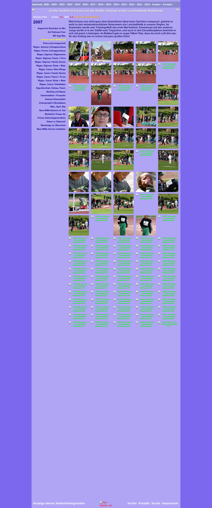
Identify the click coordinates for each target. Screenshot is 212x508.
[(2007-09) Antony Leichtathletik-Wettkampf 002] (79, 51)
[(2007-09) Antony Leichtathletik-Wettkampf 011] (79, 73)
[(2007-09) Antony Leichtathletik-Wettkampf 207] (79, 317)
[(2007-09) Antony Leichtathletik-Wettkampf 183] (101, 294)
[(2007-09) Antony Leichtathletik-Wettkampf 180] (168, 286)
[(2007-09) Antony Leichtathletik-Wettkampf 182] (79, 294)
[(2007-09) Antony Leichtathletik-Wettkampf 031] (101, 117)
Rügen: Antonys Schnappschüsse (49, 47)
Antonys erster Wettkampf (53, 39)
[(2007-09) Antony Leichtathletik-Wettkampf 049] (101, 138)
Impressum (170, 503)
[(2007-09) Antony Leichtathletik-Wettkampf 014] (146, 73)
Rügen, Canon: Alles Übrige (52, 69)
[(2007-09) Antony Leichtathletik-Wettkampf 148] (123, 263)
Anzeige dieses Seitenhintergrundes (59, 503)
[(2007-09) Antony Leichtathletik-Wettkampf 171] (101, 278)
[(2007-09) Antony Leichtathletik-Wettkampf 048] (79, 138)
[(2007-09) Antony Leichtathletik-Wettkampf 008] (146, 51)
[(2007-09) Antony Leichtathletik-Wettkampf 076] (146, 182)
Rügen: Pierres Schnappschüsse (49, 51)
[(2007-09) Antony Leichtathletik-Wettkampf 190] (79, 301)
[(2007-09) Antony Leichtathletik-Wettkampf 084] (146, 197)
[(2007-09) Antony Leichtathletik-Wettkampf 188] (168, 294)
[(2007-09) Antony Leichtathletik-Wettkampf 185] (146, 294)
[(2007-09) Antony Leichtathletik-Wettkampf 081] (79, 204)
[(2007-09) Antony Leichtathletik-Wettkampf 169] (79, 278)
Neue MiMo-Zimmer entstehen (51, 129)
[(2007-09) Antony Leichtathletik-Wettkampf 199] (168, 301)
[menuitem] (49, 22)
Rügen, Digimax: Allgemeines (51, 54)
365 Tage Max (59, 36)
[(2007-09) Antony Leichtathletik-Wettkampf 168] (168, 271)
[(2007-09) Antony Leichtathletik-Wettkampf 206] (168, 309)
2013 (123, 4)
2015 (108, 4)
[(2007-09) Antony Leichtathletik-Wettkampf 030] (79, 117)
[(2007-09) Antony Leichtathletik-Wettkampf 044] (168, 117)
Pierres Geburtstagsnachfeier (51, 118)
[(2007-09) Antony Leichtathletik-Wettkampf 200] (79, 309)
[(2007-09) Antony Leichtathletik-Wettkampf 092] (146, 225)
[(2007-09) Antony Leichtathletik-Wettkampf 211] (101, 317)
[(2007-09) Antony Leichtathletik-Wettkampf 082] (101, 204)
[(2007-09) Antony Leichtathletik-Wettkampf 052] (146, 138)
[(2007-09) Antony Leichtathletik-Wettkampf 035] (123, 117)
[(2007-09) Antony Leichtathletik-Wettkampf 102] (79, 240)
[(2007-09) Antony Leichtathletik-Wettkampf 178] (123, 286)
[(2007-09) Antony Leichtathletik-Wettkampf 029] (168, 95)
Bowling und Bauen (56, 92)
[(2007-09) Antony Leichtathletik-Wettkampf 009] (168, 51)
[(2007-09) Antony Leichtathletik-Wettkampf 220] (146, 324)
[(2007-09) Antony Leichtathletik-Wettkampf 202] (101, 309)
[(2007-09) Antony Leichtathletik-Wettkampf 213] (123, 317)
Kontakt (167, 4)
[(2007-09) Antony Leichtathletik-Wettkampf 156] (79, 271)
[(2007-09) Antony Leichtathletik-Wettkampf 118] (146, 248)
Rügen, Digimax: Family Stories (50, 62)
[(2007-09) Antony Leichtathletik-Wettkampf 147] (101, 263)
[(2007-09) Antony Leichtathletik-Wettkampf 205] (146, 309)
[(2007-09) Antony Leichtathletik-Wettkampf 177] (101, 286)
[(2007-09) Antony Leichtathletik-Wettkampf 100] (168, 218)
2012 (131, 4)
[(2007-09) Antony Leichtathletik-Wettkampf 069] (79, 182)
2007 (38, 22)
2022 (69, 4)
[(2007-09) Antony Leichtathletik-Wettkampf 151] (146, 263)
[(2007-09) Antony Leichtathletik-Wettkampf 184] (123, 294)
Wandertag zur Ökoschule (53, 125)
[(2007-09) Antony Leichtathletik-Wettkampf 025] (101, 95)
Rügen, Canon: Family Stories (51, 73)
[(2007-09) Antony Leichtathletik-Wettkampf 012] (101, 73)
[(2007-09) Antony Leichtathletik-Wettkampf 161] (101, 271)
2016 (100, 4)
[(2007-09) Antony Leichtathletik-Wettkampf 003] (101, 51)
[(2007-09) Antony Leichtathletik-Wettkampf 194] (101, 301)
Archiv (132, 503)
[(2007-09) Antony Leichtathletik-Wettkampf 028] (146, 88)
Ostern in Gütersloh (56, 121)
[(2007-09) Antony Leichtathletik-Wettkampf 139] (146, 255)
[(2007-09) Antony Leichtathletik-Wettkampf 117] (123, 248)
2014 (116, 4)
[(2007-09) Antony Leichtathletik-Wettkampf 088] (101, 218)
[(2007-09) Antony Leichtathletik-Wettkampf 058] (146, 153)
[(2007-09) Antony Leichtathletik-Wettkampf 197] (146, 301)
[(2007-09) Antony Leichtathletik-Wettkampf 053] (168, 138)
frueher (55, 17)
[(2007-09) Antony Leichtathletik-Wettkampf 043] (146, 117)
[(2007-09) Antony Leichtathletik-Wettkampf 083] (123, 204)
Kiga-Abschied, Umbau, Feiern (50, 88)
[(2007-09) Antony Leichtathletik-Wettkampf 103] (101, 240)
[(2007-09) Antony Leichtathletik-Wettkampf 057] (123, 160)
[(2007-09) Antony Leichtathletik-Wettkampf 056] (101, 160)
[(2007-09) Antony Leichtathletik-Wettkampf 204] (123, 309)
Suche (155, 503)
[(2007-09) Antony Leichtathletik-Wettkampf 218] (101, 324)
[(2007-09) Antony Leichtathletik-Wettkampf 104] (123, 240)
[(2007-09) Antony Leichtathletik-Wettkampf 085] (168, 204)
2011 (139, 4)
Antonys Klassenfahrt (55, 99)
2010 (146, 4)
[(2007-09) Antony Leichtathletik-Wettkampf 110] (79, 248)
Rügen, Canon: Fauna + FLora (51, 77)
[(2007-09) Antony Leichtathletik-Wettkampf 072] (123, 182)
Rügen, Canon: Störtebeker (52, 84)
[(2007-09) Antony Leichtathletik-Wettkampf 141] (168, 255)
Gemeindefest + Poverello (53, 95)
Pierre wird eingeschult (54, 43)
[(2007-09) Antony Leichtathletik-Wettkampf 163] (146, 271)
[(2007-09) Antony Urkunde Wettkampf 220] (168, 324)
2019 (77, 4)
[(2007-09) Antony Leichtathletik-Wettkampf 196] (123, 301)
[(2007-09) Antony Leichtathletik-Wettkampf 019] (168, 66)
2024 (54, 4)
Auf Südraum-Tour (56, 32)
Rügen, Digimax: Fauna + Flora (50, 58)
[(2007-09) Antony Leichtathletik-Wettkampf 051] (123, 138)
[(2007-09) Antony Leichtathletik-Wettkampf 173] (123, 278)
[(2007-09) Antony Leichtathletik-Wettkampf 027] (123, 88)
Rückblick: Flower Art (55, 114)
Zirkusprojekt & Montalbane (52, 103)
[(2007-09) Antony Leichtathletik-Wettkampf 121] (79, 255)
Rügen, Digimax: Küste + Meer (50, 65)
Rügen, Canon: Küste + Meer (51, 80)
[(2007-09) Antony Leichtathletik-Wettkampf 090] (123, 225)
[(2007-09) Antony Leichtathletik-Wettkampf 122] (101, 255)
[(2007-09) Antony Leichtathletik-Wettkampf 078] (168, 182)
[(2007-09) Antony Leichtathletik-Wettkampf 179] (146, 286)
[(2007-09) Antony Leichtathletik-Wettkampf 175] (168, 278)
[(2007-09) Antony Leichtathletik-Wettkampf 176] (79, 286)
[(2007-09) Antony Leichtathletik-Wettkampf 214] (146, 317)
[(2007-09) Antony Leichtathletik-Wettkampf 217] (79, 324)
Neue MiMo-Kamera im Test (52, 110)
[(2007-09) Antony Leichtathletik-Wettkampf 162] (123, 271)
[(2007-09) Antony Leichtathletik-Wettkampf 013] (123, 73)
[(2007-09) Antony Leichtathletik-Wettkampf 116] (101, 248)
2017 (92, 4)
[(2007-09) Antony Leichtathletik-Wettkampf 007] (123, 51)
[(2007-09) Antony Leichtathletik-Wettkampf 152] (168, 263)
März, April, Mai (57, 107)
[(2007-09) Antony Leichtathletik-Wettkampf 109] (168, 240)
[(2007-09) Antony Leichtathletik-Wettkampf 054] (79, 160)
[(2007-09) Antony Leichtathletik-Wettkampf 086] (79, 225)
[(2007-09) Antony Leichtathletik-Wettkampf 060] (168, 160)
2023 (61, 4)
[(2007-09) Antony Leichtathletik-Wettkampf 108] (146, 240)
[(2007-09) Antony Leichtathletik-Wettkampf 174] (146, 278)
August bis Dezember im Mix (51, 28)
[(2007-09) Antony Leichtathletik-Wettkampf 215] (168, 317)
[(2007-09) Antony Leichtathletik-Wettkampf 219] (123, 324)
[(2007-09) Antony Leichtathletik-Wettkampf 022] (79, 88)
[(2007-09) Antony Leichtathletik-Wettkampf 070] (101, 182)
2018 (85, 4)
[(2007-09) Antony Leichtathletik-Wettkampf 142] (79, 263)
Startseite (37, 4)
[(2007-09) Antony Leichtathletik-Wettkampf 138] (123, 255)
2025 (46, 4)
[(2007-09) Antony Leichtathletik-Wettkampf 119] (168, 248)
